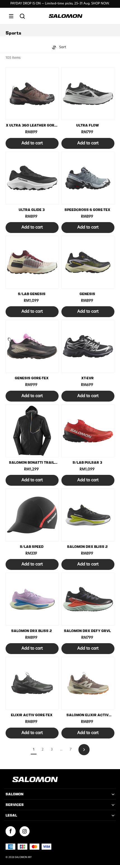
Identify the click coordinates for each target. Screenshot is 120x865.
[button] (11, 16)
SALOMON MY (23, 857)
